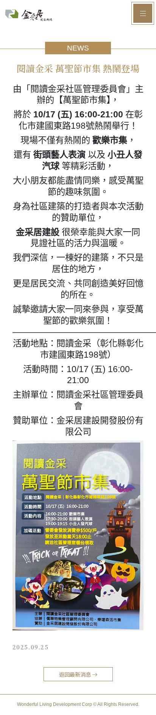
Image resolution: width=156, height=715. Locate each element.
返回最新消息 (75, 674)
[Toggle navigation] (142, 13)
